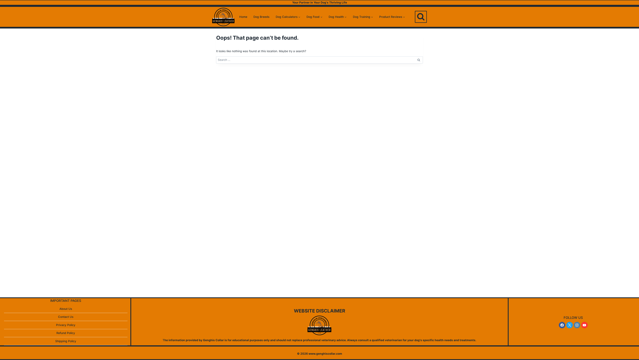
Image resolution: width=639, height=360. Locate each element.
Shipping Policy (65, 341)
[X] (569, 325)
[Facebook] (562, 325)
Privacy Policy (65, 325)
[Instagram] (577, 325)
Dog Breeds (261, 16)
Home (243, 16)
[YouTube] (584, 325)
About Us (65, 308)
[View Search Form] (421, 17)
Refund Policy (65, 333)
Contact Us (65, 316)
